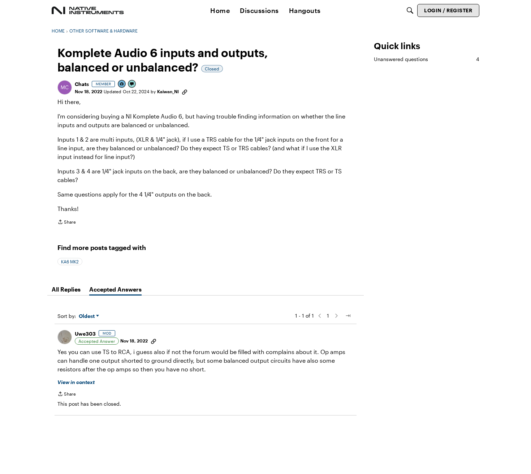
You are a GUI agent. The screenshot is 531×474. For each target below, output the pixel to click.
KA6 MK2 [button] (70, 261)
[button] (64, 87)
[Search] (409, 10)
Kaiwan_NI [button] (168, 91)
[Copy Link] (184, 91)
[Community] (88, 10)
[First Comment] (132, 84)
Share (66, 222)
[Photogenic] (122, 84)
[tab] (66, 289)
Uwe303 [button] (85, 334)
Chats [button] (82, 84)
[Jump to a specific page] (348, 316)
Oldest (87, 316)
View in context (76, 382)
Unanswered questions (426, 59)
